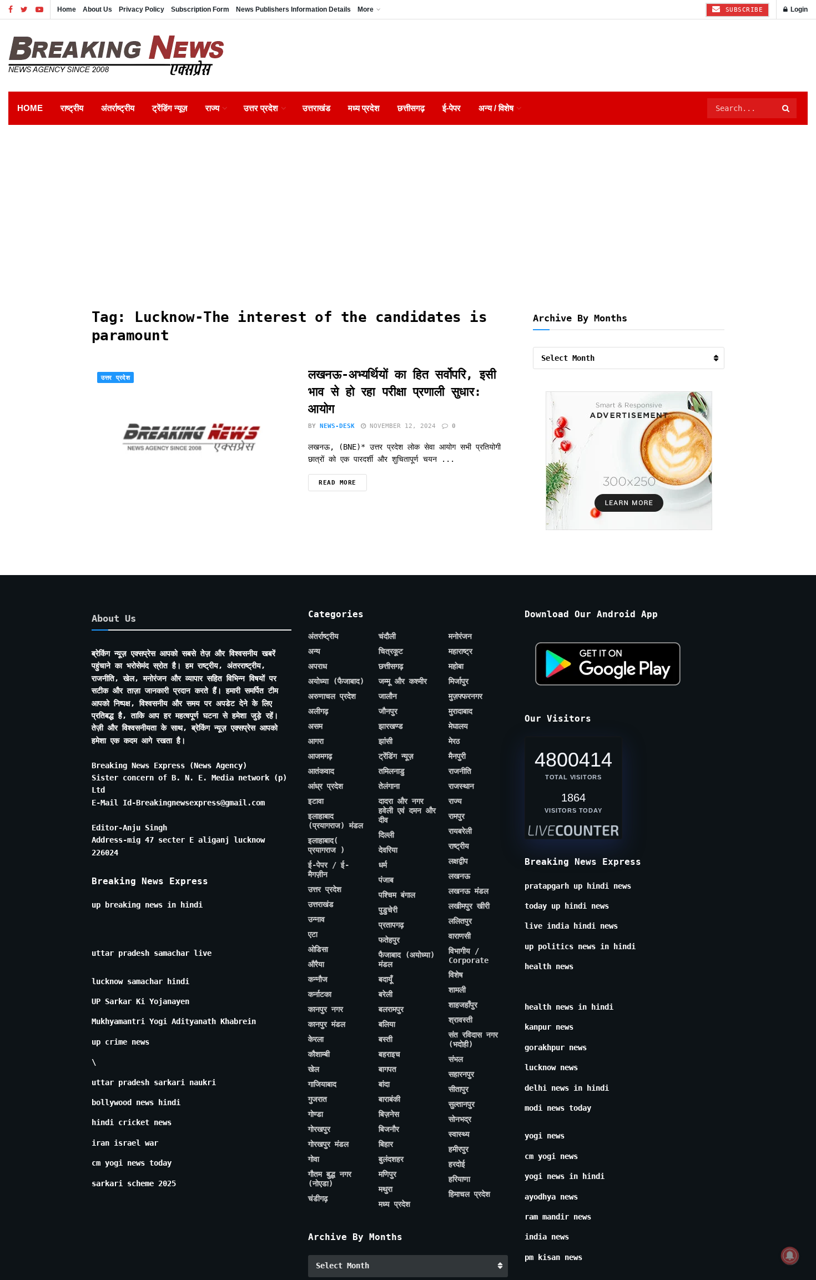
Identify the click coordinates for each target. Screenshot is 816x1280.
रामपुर (457, 816)
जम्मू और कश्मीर (403, 681)
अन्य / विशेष (495, 108)
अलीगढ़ (318, 711)
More (365, 9)
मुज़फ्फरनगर (465, 696)
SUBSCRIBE (742, 9)
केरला (316, 1039)
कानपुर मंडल (326, 1024)
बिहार (386, 1144)
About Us (97, 9)
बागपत (387, 1069)
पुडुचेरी (388, 909)
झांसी (385, 741)
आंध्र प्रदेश (325, 786)
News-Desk (337, 426)
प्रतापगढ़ (391, 924)
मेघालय (458, 726)
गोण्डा (315, 1114)
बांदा (384, 1084)
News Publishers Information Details (293, 9)
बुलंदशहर (391, 1159)
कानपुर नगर (325, 1009)
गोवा (313, 1159)
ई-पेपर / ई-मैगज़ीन (328, 869)
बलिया (387, 1024)
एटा (313, 934)
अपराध (317, 666)
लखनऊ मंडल (468, 890)
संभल (456, 1059)
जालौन (388, 696)
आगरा (316, 741)
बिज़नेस (389, 1114)
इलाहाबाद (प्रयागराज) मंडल (335, 821)
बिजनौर (389, 1129)
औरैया (316, 964)
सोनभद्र (460, 1119)
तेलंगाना (389, 786)
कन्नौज (318, 979)
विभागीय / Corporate (468, 955)
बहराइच (389, 1054)
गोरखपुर (319, 1129)
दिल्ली (386, 834)
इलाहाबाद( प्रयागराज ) (326, 845)
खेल (313, 1069)
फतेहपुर (389, 939)
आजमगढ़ (320, 756)
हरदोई (457, 1164)
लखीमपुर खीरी (469, 905)
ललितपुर (460, 920)
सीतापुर (459, 1089)
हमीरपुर (459, 1149)
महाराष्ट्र (460, 651)
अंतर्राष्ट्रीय (117, 108)
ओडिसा (318, 949)
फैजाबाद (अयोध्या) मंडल (407, 959)
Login (798, 9)
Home (66, 9)
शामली (457, 989)
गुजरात (317, 1099)
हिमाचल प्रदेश (469, 1194)
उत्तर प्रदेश (261, 108)
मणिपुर (387, 1174)
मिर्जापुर (459, 681)
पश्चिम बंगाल (397, 894)
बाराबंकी (389, 1099)
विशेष (456, 974)
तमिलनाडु (392, 771)
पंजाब (386, 879)
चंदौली (387, 636)
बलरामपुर (391, 1009)
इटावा (316, 801)
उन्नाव (316, 919)
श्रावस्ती (460, 1019)
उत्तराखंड (316, 108)
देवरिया (388, 849)
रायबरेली (460, 831)
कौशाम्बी (319, 1054)
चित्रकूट (391, 651)
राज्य (212, 108)
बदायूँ (385, 979)
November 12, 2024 (401, 426)
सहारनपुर (461, 1074)
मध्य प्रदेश (364, 108)
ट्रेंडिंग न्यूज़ (170, 108)
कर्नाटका (319, 994)
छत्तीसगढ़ (411, 108)
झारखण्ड (391, 726)
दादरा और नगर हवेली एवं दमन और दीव (407, 810)
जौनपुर (388, 711)
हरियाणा (459, 1179)
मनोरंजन (460, 636)
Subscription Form (200, 9)
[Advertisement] (408, 208)
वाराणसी (460, 935)
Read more (337, 482)
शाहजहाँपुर (463, 1004)
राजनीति (460, 771)
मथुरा (385, 1189)
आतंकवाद (321, 771)
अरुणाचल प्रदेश (332, 696)
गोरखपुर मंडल (328, 1144)
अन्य (314, 651)
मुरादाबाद (460, 711)
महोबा (456, 666)
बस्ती (385, 1039)
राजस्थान (461, 786)
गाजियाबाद (322, 1084)
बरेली (385, 994)
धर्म (383, 864)
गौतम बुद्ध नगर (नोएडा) (329, 1179)
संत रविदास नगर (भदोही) (473, 1039)
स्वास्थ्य (459, 1134)
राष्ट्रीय (72, 108)
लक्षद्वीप (458, 860)
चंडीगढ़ (318, 1198)
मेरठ (454, 741)
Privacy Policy (141, 9)
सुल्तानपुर (462, 1104)
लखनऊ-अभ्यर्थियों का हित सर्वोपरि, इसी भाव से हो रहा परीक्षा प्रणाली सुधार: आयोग (402, 391)
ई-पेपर (451, 108)
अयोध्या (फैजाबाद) (336, 681)
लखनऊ (459, 875)
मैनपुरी (457, 756)
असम (315, 726)
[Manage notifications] (790, 1255)
